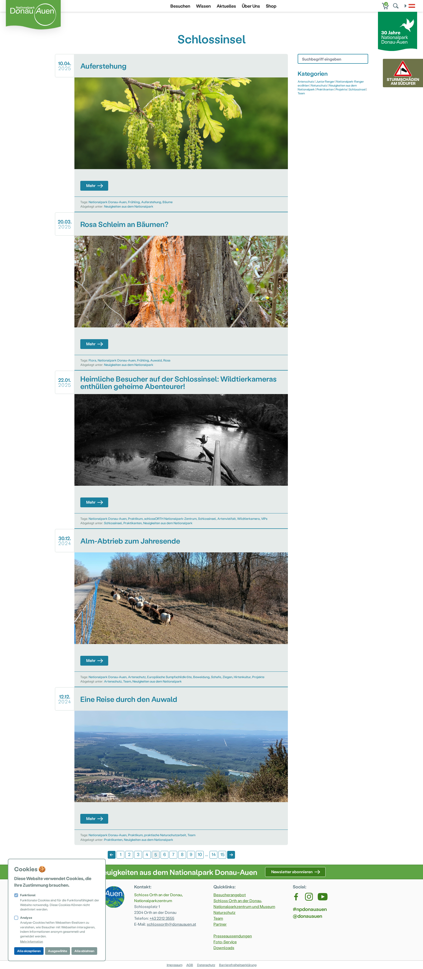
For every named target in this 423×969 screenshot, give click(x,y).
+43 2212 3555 (162, 918)
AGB (189, 965)
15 (222, 854)
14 (214, 854)
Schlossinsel (207, 518)
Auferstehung (151, 202)
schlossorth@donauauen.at (171, 924)
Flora (92, 360)
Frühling (134, 202)
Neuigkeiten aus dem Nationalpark (128, 206)
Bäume (168, 202)
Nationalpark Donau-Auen (108, 202)
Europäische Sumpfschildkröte (169, 677)
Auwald (156, 360)
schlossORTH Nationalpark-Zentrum (170, 518)
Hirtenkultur (242, 677)
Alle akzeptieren (29, 951)
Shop (271, 5)
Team (127, 681)
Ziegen (227, 677)
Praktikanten (132, 523)
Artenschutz (137, 677)
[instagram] (309, 897)
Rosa (166, 360)
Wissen (203, 5)
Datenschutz (206, 965)
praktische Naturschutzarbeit (165, 835)
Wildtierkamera (248, 518)
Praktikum (135, 518)
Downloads (223, 947)
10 (200, 854)
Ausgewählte (57, 951)
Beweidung (201, 677)
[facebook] (296, 897)
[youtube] (323, 897)
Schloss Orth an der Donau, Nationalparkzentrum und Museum (244, 903)
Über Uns (251, 5)
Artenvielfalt (226, 518)
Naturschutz (319, 85)
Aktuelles (226, 5)
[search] (396, 6)
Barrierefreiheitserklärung (238, 965)
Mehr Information (31, 941)
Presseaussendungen (232, 935)
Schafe (216, 677)
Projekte (258, 677)
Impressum (174, 965)
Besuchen (180, 5)
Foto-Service (225, 941)
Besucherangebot (229, 894)
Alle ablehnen (84, 951)
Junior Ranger (325, 81)
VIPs (264, 518)
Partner (220, 924)
